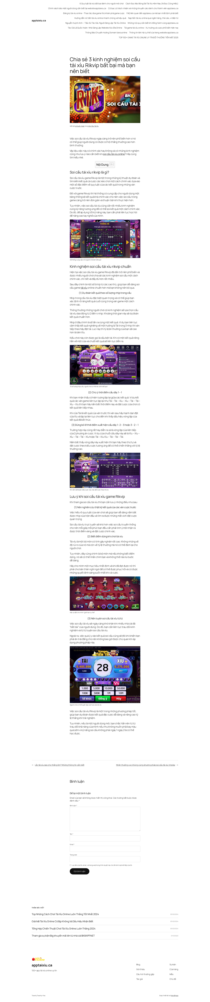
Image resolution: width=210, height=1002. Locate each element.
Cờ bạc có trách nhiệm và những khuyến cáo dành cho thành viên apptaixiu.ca (143, 8)
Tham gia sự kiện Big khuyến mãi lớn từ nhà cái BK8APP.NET (63, 935)
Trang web (73, 855)
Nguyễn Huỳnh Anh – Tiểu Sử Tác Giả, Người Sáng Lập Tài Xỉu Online (95, 23)
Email (72, 844)
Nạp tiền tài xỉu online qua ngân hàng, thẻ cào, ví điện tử (153, 18)
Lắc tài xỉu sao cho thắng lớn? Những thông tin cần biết (59, 765)
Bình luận (73, 806)
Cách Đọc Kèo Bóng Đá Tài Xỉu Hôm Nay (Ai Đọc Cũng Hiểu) (152, 3)
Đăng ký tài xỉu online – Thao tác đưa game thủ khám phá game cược (93, 13)
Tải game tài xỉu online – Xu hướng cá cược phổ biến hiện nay (151, 27)
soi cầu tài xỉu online (114, 154)
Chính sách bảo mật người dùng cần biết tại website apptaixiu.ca (77, 8)
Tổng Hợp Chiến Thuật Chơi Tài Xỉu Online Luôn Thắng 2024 (63, 928)
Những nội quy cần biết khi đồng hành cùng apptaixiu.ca (153, 23)
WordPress (174, 995)
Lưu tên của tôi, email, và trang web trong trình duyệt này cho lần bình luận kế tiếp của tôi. (102, 865)
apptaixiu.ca (39, 20)
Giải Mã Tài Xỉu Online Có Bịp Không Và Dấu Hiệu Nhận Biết (62, 921)
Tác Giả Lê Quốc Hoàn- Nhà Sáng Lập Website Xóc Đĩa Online (95, 27)
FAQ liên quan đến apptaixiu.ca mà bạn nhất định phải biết (152, 13)
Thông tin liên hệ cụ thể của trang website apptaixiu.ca (153, 32)
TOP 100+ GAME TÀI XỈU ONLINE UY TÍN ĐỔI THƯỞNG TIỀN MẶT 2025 (148, 37)
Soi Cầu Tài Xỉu (94, 126)
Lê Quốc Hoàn (80, 126)
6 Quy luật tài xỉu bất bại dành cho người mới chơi (102, 3)
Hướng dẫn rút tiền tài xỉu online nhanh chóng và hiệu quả (100, 18)
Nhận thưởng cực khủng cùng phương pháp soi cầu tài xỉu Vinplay (145, 765)
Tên (71, 834)
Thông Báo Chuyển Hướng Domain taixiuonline (106, 32)
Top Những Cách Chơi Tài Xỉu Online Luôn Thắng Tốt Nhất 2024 (65, 914)
